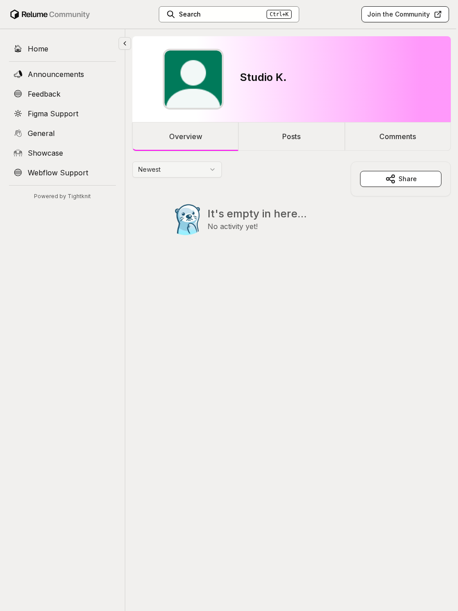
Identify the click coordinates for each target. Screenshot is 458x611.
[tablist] (291, 136)
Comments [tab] (397, 136)
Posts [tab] (291, 136)
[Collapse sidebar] (125, 43)
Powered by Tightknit (62, 196)
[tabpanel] (291, 216)
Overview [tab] (185, 136)
